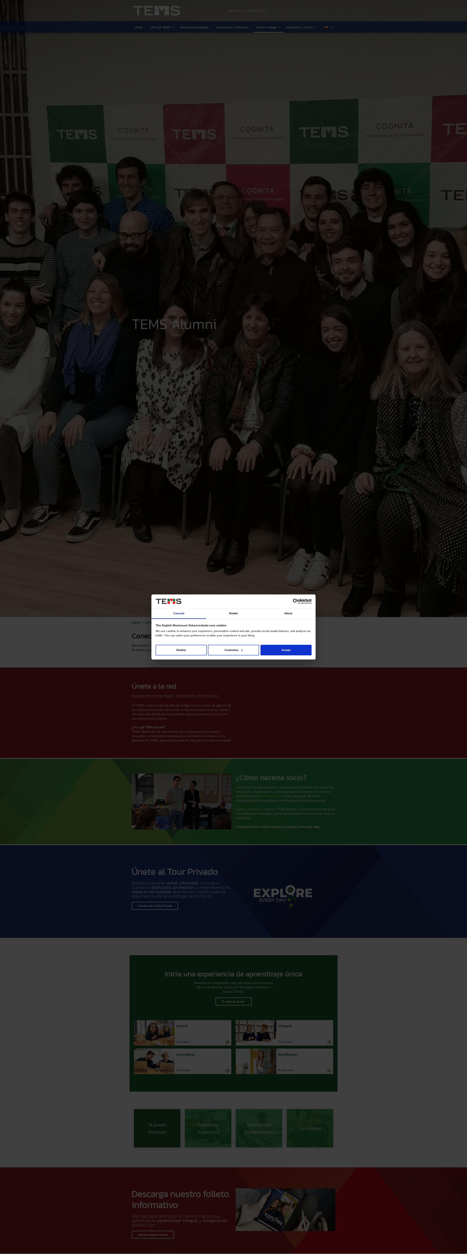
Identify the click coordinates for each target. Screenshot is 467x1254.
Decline (181, 650)
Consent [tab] (178, 613)
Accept (285, 650)
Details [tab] (233, 613)
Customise (231, 650)
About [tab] (288, 613)
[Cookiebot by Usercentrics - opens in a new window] (296, 601)
